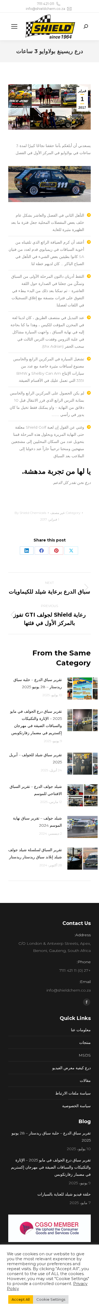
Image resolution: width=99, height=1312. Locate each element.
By (30, 513)
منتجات (85, 1042)
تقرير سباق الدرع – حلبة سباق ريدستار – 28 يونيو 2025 (37, 683)
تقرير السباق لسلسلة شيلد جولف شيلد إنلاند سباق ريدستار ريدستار (35, 853)
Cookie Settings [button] (50, 1299)
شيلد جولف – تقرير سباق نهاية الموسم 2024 (37, 822)
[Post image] (82, 688)
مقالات (85, 1080)
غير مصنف (57, 513)
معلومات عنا (81, 1029)
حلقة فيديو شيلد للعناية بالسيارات (64, 1194)
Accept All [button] (21, 1299)
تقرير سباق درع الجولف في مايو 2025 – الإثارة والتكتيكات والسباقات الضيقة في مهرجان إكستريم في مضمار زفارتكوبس (36, 722)
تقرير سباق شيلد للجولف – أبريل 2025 (35, 758)
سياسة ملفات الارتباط (73, 1093)
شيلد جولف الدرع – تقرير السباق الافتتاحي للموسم (36, 790)
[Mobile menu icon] (14, 26)
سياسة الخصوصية (76, 1105)
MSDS (85, 1055)
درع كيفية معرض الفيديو (71, 1067)
